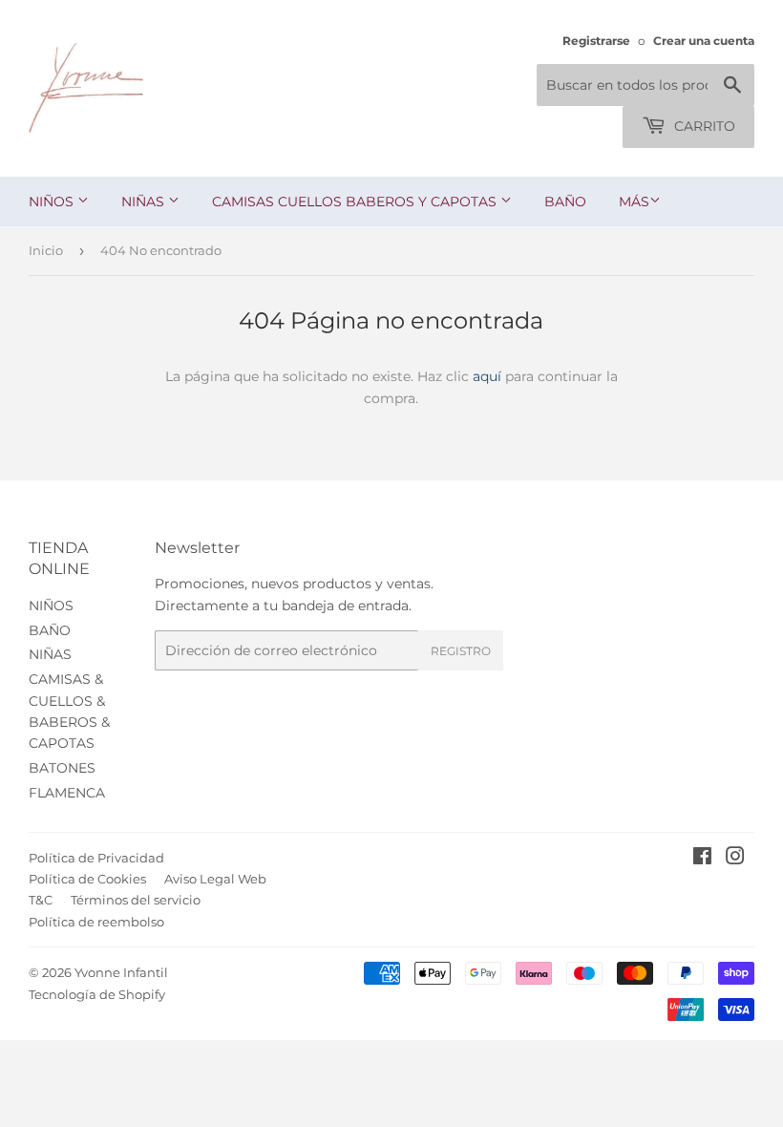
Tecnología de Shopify (97, 994)
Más (634, 201)
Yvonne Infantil (121, 972)
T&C (41, 899)
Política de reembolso (96, 921)
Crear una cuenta (703, 40)
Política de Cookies (87, 878)
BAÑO (565, 201)
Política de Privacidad (96, 857)
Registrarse (596, 40)
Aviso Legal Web (215, 878)
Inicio (46, 250)
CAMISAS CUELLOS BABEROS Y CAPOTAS (356, 201)
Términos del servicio (136, 899)
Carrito (702, 126)
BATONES (62, 767)
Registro (461, 651)
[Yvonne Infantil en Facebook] (702, 858)
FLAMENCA (67, 792)
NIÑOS (53, 201)
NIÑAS (144, 201)
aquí (487, 376)
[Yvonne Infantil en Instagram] (735, 858)
